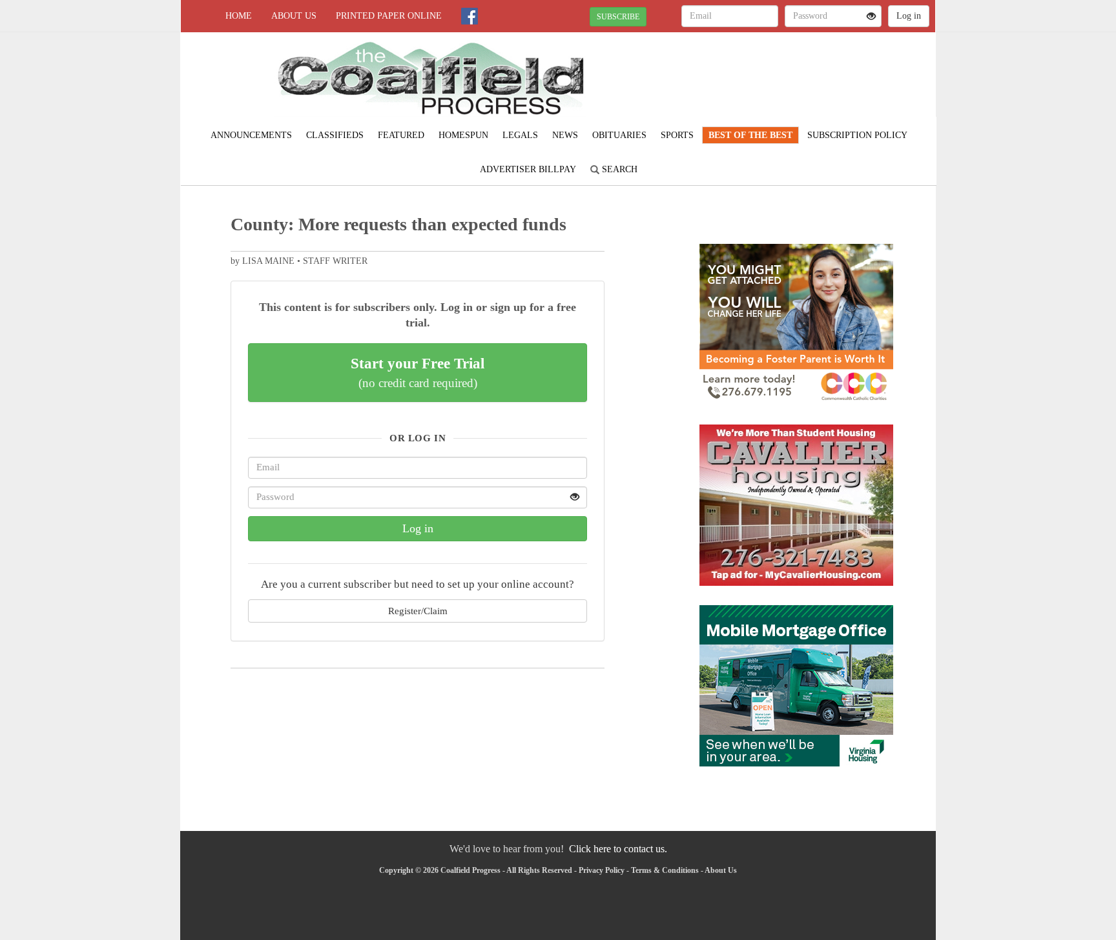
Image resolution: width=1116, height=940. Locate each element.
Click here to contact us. (618, 848)
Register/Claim (418, 610)
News (565, 135)
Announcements (251, 135)
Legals (520, 135)
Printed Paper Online (389, 16)
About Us (293, 16)
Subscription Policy (857, 135)
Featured (401, 135)
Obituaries (619, 135)
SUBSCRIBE (618, 16)
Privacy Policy (602, 870)
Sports (677, 135)
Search (618, 169)
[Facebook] (469, 16)
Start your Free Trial (417, 372)
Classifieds (335, 135)
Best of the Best (750, 135)
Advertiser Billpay (528, 169)
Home (238, 16)
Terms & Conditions (665, 870)
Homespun (463, 135)
